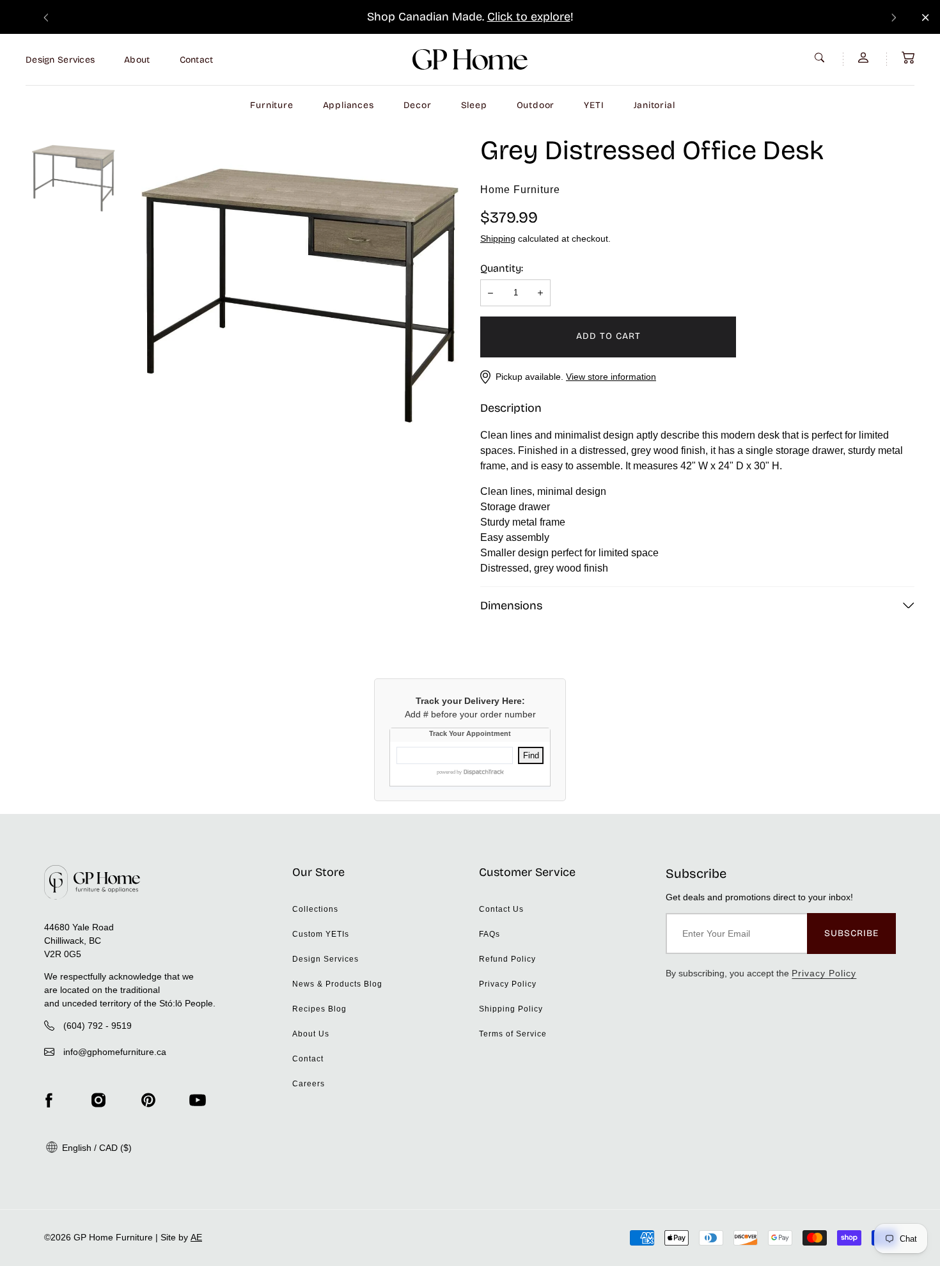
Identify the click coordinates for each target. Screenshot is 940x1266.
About (137, 59)
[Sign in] (864, 57)
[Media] (300, 296)
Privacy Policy (508, 984)
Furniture (271, 105)
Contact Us (501, 909)
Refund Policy (507, 959)
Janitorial (654, 105)
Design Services (60, 59)
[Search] (821, 57)
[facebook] (49, 1100)
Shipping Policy (511, 1008)
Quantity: (501, 268)
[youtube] (198, 1100)
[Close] (925, 17)
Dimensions (511, 605)
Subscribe (851, 933)
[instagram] (98, 1100)
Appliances (348, 105)
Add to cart (608, 336)
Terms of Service (513, 1033)
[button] (908, 57)
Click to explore (528, 17)
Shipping (497, 238)
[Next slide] (894, 17)
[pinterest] (148, 1100)
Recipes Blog (319, 1008)
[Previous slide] (46, 17)
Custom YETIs (320, 934)
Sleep (474, 105)
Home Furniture (520, 189)
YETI (594, 105)
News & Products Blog (337, 984)
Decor (417, 105)
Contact (197, 59)
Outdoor (536, 105)
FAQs (489, 934)
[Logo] (470, 59)
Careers (308, 1083)
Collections (315, 909)
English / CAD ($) (95, 1148)
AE (196, 1237)
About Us (310, 1033)
